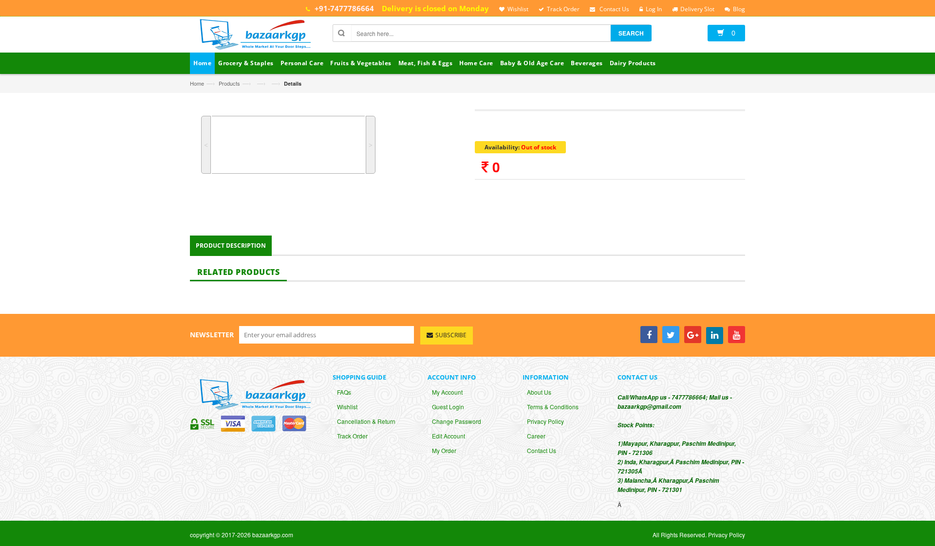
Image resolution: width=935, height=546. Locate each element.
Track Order (352, 436)
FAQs (344, 392)
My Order (444, 450)
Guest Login (448, 406)
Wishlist (347, 406)
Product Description (231, 245)
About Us (539, 392)
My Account (447, 392)
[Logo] (253, 393)
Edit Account (448, 436)
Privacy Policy (545, 421)
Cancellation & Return (366, 421)
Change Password (456, 421)
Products (229, 83)
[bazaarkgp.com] (253, 35)
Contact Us (541, 450)
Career (536, 436)
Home (197, 83)
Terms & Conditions (553, 406)
